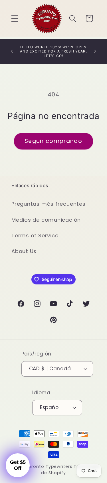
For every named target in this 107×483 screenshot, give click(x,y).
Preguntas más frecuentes (48, 203)
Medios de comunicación (46, 219)
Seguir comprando (53, 141)
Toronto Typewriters (48, 466)
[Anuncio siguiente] (95, 51)
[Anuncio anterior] (12, 51)
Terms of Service (34, 235)
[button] (15, 18)
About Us (24, 251)
